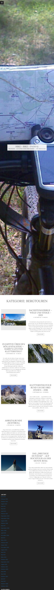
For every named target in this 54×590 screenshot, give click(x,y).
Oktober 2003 (4, 586)
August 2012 (4, 564)
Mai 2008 (3, 574)
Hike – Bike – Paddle (27, 146)
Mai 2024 (3, 496)
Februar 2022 (4, 499)
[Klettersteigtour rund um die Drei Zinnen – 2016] (13, 394)
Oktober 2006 (4, 583)
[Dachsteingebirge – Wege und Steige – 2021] (13, 319)
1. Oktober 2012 (10, 425)
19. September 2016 (10, 353)
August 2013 (4, 549)
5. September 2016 (37, 392)
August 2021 (4, 504)
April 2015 (3, 533)
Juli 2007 (3, 579)
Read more (40, 334)
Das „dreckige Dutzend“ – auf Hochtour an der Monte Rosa (40, 457)
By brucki (45, 317)
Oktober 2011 (4, 566)
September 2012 (5, 562)
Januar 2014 (4, 545)
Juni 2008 (3, 571)
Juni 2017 (3, 525)
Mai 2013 (3, 554)
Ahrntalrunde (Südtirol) (13, 421)
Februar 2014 (4, 542)
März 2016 (3, 530)
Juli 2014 (3, 537)
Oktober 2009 (4, 569)
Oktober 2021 (4, 501)
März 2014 (3, 540)
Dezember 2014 (5, 535)
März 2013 (3, 557)
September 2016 (5, 528)
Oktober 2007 (4, 576)
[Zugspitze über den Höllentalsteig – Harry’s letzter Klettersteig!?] (40, 353)
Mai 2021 (3, 508)
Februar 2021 (4, 513)
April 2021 (3, 511)
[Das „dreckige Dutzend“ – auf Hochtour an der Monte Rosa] (13, 462)
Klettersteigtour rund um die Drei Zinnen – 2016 (40, 387)
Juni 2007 (3, 581)
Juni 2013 (3, 552)
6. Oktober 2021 (37, 317)
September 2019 (5, 518)
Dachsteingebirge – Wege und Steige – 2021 (40, 313)
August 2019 (4, 520)
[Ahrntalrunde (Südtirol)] (40, 429)
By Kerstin (45, 392)
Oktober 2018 (4, 523)
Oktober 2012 (4, 559)
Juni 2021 (3, 506)
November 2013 (5, 547)
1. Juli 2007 (37, 463)
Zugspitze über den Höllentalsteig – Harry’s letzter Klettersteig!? (13, 348)
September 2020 (5, 516)
